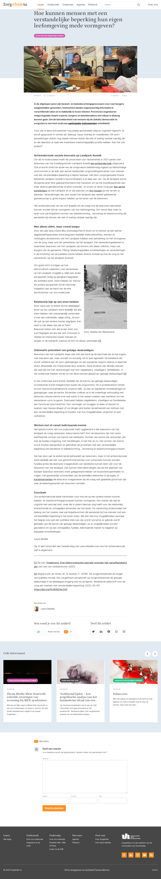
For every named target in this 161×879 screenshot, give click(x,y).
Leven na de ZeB (56, 849)
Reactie (46, 759)
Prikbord (92, 4)
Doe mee (77, 835)
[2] (125, 373)
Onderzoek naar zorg (70, 680)
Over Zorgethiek (102, 839)
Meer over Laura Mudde (80, 609)
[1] (99, 340)
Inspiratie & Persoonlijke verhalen (128, 680)
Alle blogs (7, 839)
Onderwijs (68, 4)
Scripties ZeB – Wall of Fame (57, 844)
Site (100, 796)
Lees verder (27, 691)
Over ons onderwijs (57, 839)
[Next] (155, 654)
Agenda (81, 4)
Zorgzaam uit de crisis (33, 844)
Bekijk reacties (57, 632)
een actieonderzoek (101, 163)
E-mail (74, 796)
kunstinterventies (43, 479)
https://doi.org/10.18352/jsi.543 (50, 589)
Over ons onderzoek (34, 839)
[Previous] (147, 654)
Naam (45, 796)
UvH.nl (155, 870)
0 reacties (115, 96)
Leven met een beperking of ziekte (50, 36)
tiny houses (95, 190)
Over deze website (103, 842)
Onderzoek (53, 4)
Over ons (153, 4)
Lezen (40, 4)
